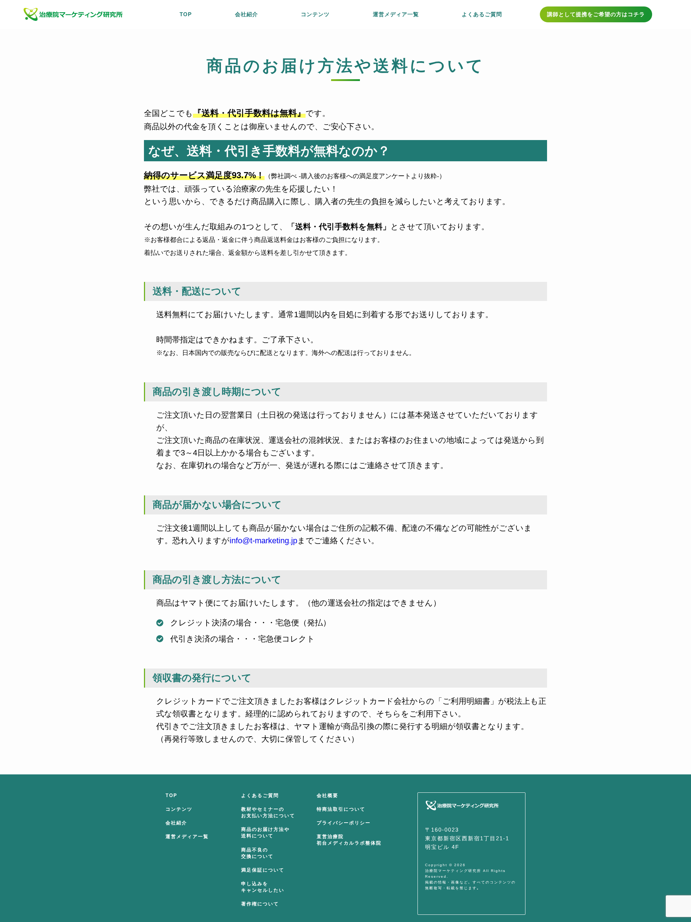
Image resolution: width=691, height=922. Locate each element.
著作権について (260, 904)
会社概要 (327, 795)
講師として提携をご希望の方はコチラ (596, 14)
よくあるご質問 (260, 795)
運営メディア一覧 (187, 836)
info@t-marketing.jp (263, 540)
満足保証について (262, 870)
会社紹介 (176, 823)
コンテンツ (179, 809)
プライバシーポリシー (344, 823)
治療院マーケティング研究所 (453, 871)
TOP (171, 795)
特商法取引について (341, 809)
